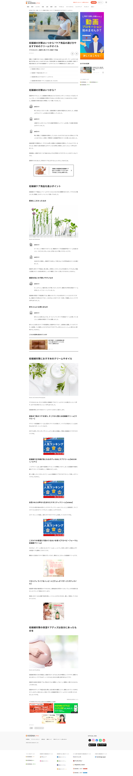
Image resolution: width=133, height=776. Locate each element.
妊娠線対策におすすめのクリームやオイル (42, 77)
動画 (28, 6)
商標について (49, 739)
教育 (32, 6)
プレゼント (86, 6)
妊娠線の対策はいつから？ (38, 69)
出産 (47, 6)
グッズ (40, 10)
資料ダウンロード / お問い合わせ (80, 2)
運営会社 (43, 739)
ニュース (97, 72)
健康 (51, 6)
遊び (56, 6)
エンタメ (38, 6)
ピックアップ (79, 6)
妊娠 (43, 6)
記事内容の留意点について (73, 699)
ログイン (100, 2)
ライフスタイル (69, 6)
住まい (92, 6)
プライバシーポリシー (35, 739)
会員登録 (94, 2)
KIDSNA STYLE (32, 10)
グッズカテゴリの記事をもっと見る (47, 701)
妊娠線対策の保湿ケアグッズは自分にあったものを (45, 80)
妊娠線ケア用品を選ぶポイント (39, 73)
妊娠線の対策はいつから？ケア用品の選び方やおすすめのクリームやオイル (57, 10)
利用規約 (27, 739)
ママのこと (61, 6)
